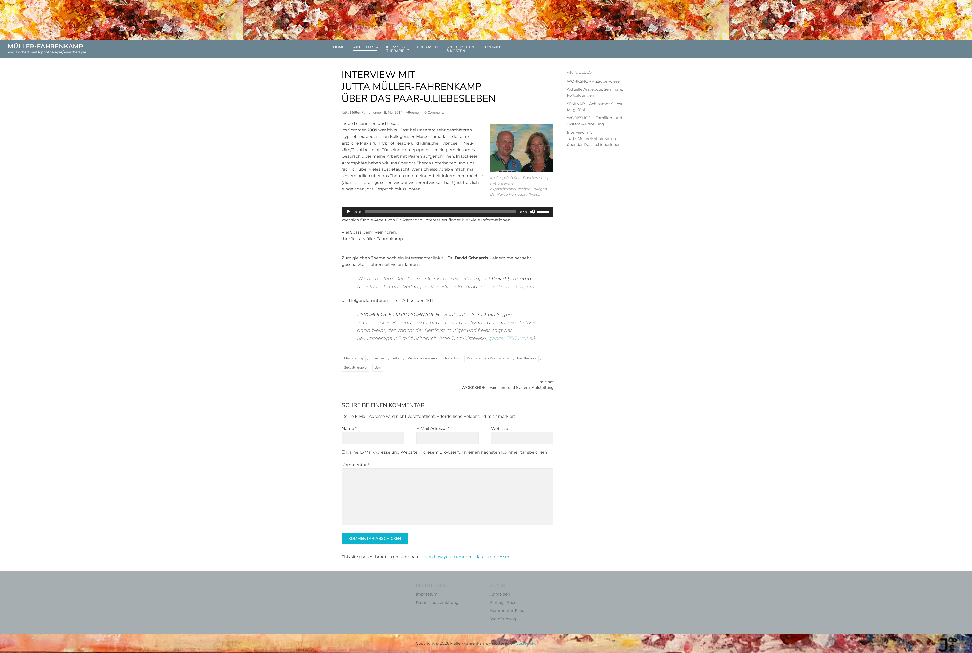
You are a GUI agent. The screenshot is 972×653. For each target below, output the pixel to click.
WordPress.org (504, 618)
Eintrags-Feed (503, 602)
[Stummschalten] (532, 211)
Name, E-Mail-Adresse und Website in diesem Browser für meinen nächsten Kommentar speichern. (447, 452)
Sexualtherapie (355, 367)
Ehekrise (377, 358)
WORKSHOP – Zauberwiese (593, 81)
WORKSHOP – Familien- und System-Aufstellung (507, 385)
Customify (525, 643)
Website (499, 428)
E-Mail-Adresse (432, 428)
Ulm (378, 367)
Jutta (395, 358)
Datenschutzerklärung (437, 602)
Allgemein (413, 112)
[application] (447, 212)
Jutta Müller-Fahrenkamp (361, 112)
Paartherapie (526, 358)
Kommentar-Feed (507, 610)
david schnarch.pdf (509, 286)
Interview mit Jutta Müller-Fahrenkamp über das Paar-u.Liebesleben (594, 138)
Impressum (427, 594)
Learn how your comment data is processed (466, 556)
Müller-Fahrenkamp (45, 46)
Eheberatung (353, 358)
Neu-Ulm (452, 358)
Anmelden (500, 594)
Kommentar (355, 464)
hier (466, 219)
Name (349, 428)
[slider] (544, 211)
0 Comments (434, 112)
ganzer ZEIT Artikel (511, 338)
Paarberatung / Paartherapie (488, 358)
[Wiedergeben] (348, 211)
